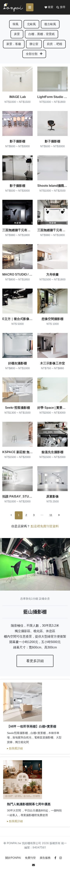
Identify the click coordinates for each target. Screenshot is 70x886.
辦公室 (34, 44)
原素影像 (52, 496)
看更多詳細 (35, 661)
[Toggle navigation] (29, 7)
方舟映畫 (52, 274)
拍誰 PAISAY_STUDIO (18, 496)
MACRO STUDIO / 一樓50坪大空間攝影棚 (31, 274)
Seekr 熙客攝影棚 (17, 407)
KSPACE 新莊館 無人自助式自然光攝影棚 (31, 452)
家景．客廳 (13, 44)
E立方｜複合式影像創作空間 (22, 319)
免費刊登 (31, 857)
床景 (17, 34)
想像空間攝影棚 (52, 319)
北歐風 (31, 24)
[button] (61, 7)
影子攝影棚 (17, 141)
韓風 (15, 24)
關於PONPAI (13, 857)
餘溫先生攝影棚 (52, 452)
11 (50, 515)
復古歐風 (50, 24)
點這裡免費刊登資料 (45, 526)
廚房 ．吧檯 (54, 44)
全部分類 (32, 53)
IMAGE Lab (17, 97)
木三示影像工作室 (52, 363)
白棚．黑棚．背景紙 (41, 34)
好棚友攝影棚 (17, 363)
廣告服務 (45, 857)
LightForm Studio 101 (53, 97)
